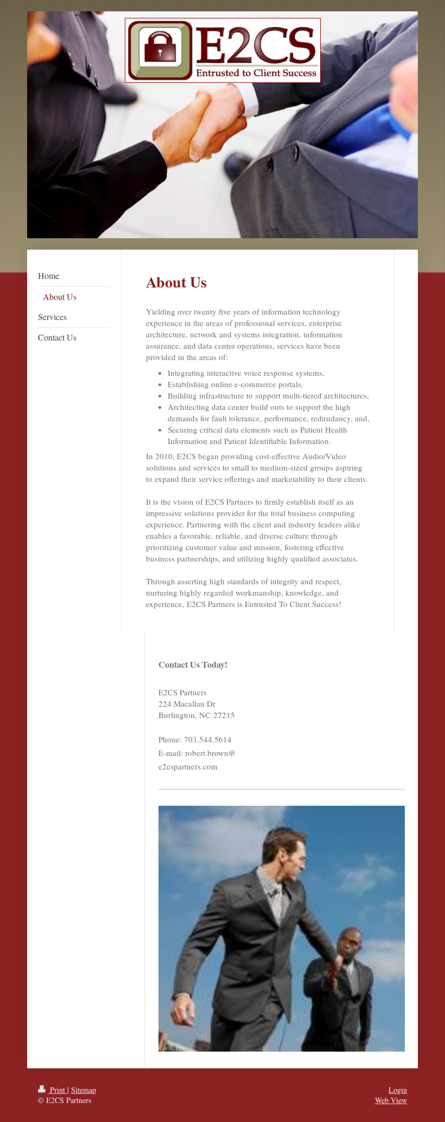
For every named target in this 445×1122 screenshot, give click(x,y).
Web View (391, 1100)
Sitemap (83, 1090)
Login (398, 1090)
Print (57, 1090)
